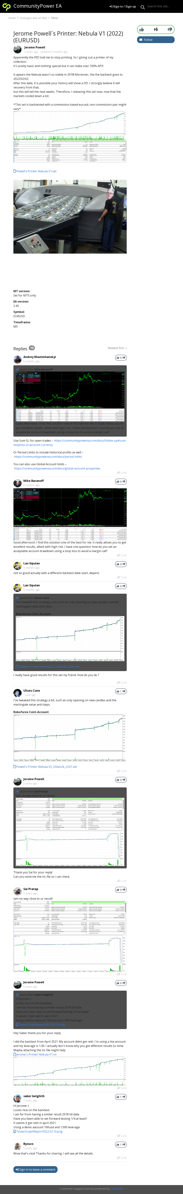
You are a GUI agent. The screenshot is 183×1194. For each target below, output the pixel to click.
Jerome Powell (34, 47)
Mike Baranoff (33, 481)
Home (12, 18)
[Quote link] (18, 369)
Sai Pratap (30, 889)
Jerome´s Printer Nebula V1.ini (36, 1054)
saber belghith (33, 1096)
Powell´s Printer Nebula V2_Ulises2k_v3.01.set (48, 667)
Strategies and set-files (33, 18)
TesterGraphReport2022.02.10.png (41, 1025)
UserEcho (117, 1189)
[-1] (170, 29)
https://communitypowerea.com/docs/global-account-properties (57, 468)
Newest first (116, 348)
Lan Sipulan (31, 563)
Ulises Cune (31, 691)
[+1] (141, 29)
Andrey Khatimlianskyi (39, 357)
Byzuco (28, 1144)
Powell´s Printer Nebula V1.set (36, 171)
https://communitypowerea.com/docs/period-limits (48, 457)
